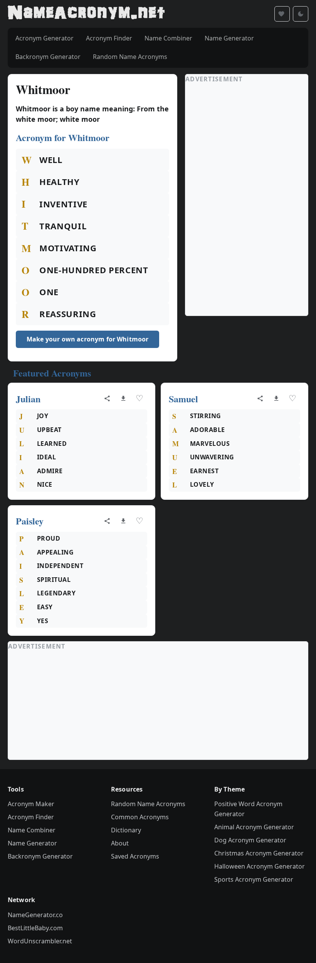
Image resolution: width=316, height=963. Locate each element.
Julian (28, 398)
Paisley (30, 521)
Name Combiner (31, 830)
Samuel (183, 398)
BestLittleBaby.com (35, 928)
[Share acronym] (107, 398)
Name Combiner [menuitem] (168, 38)
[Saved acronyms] (282, 14)
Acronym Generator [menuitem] (44, 38)
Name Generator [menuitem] (229, 38)
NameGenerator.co (35, 915)
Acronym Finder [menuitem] (109, 38)
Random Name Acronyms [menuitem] (130, 56)
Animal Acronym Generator (254, 827)
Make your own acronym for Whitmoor (87, 339)
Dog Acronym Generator (250, 840)
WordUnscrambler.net (40, 941)
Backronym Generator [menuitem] (48, 56)
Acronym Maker (31, 804)
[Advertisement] (243, 199)
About (120, 843)
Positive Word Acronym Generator (248, 809)
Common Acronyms (140, 817)
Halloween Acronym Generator (259, 866)
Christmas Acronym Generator (259, 853)
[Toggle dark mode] (300, 14)
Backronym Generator (40, 856)
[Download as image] (123, 398)
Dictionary (126, 830)
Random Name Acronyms (148, 804)
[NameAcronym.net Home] (86, 13)
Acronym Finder (31, 817)
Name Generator (32, 843)
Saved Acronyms (135, 856)
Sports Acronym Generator (253, 879)
